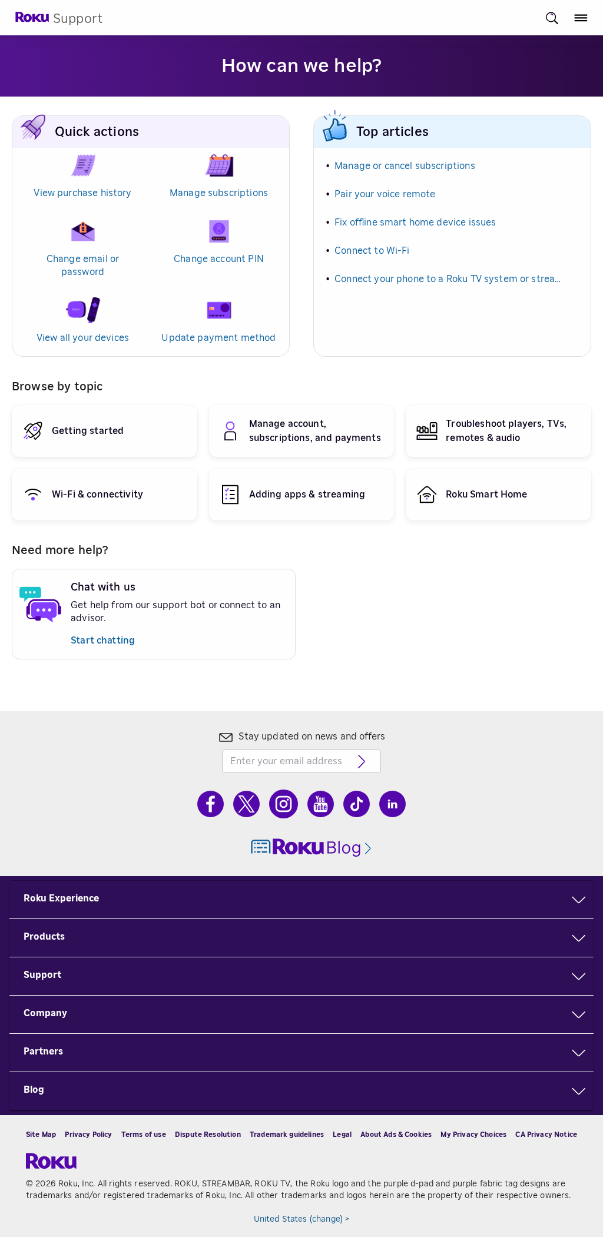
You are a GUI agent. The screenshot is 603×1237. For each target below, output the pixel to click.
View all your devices (83, 338)
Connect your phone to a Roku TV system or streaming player (449, 279)
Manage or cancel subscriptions (404, 166)
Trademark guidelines (287, 1134)
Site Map (41, 1134)
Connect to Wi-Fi (371, 251)
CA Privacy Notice (546, 1134)
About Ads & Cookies (396, 1134)
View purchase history (82, 193)
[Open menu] (581, 18)
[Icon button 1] (552, 17)
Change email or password (83, 265)
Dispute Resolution (208, 1134)
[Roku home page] (32, 20)
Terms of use (143, 1134)
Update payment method (218, 338)
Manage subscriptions (219, 193)
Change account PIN (219, 259)
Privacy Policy (88, 1134)
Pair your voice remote (384, 194)
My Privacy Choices (473, 1134)
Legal (342, 1134)
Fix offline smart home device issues (415, 222)
